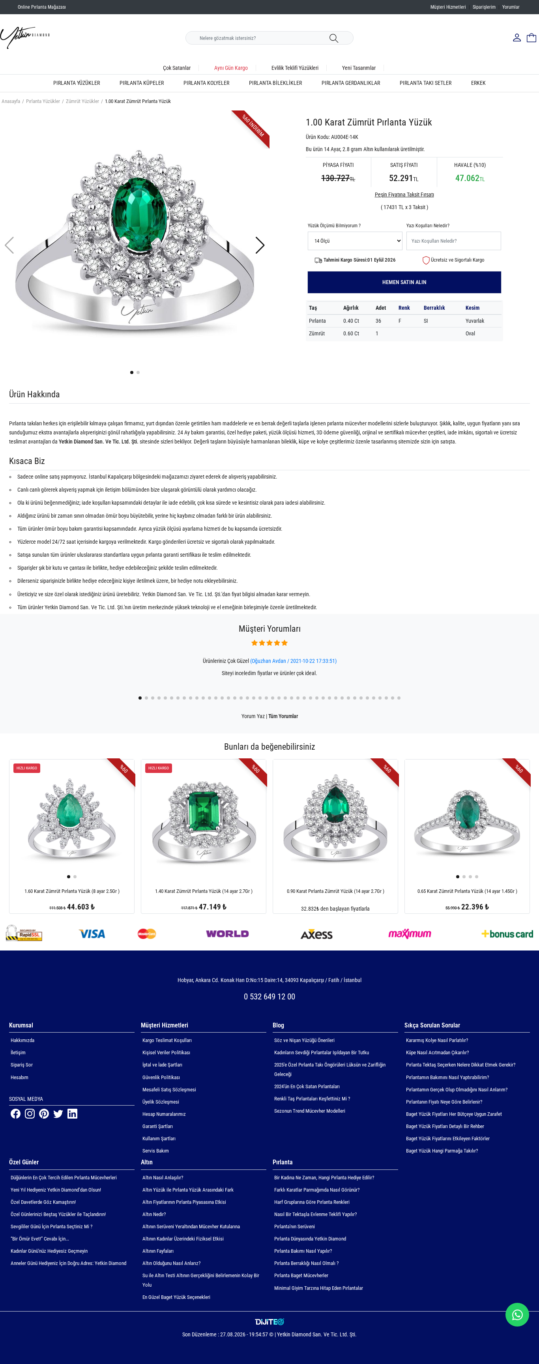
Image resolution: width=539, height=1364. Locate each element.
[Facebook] (16, 1113)
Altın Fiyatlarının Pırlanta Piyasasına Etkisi (184, 1202)
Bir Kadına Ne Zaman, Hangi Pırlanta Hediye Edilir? (324, 1178)
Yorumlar (511, 7)
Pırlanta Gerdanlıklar (351, 83)
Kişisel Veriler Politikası (166, 1052)
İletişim (18, 1052)
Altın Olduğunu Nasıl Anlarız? (171, 1263)
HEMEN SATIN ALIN (404, 282)
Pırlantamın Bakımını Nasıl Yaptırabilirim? (447, 1077)
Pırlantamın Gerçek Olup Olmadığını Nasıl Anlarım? (456, 1090)
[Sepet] (531, 38)
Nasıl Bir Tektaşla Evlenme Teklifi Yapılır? (315, 1214)
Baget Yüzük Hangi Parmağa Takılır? (442, 1151)
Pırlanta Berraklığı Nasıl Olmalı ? (306, 1263)
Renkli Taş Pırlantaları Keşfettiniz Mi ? (312, 1099)
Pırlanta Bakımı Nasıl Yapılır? (303, 1251)
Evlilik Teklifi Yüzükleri (294, 68)
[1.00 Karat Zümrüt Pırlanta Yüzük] (135, 244)
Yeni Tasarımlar (359, 68)
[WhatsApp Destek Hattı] (517, 1315)
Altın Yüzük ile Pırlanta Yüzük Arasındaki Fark (188, 1190)
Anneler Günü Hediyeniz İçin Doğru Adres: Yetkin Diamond (68, 1263)
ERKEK (478, 83)
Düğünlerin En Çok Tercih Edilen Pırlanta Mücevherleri (64, 1178)
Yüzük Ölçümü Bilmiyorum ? (334, 225)
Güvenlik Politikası (161, 1077)
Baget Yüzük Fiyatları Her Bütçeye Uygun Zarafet (454, 1114)
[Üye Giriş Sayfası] (518, 37)
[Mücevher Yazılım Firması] (269, 1322)
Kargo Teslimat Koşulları (167, 1040)
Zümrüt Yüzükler (82, 101)
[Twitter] (59, 1113)
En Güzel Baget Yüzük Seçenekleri (176, 1297)
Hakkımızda (22, 1040)
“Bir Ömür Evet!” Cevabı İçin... (40, 1239)
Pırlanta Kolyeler (206, 83)
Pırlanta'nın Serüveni (294, 1226)
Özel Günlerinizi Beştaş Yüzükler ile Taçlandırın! (58, 1214)
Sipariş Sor (22, 1065)
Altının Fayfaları (158, 1251)
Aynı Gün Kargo (231, 68)
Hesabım (19, 1077)
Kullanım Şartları (159, 1138)
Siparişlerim (484, 7)
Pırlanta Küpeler (142, 83)
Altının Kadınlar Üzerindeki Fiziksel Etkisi (183, 1239)
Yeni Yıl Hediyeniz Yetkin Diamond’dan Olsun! (56, 1190)
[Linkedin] (72, 1113)
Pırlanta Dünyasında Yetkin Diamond (310, 1239)
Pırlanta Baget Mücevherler (301, 1275)
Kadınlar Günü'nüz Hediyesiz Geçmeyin (49, 1251)
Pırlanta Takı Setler (425, 83)
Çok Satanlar (177, 68)
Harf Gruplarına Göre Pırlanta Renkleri (312, 1202)
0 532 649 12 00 (269, 996)
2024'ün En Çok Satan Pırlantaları (307, 1086)
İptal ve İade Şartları (162, 1065)
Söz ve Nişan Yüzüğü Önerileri (304, 1040)
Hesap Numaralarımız (164, 1114)
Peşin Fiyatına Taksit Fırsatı (404, 194)
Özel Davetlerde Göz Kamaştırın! (43, 1202)
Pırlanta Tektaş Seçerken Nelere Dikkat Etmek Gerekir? (460, 1065)
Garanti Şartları (157, 1126)
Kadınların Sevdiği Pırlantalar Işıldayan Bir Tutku (321, 1052)
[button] (131, 372)
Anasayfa (11, 101)
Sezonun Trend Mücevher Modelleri (309, 1111)
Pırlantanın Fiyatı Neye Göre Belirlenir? (444, 1102)
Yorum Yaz (253, 716)
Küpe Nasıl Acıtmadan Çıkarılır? (437, 1052)
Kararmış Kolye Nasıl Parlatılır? (437, 1040)
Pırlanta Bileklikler (275, 83)
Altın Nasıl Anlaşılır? (162, 1178)
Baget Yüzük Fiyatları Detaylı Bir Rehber (445, 1126)
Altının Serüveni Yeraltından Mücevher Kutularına (191, 1226)
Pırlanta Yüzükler (76, 83)
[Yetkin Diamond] (24, 37)
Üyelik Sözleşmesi (160, 1102)
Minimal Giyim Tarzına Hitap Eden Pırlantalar (318, 1288)
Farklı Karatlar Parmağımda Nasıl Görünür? (316, 1190)
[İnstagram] (30, 1113)
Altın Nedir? (154, 1214)
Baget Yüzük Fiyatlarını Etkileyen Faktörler (448, 1138)
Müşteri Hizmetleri (448, 7)
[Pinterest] (44, 1113)
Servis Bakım (155, 1151)
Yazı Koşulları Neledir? (427, 225)
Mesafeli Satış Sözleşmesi (169, 1090)
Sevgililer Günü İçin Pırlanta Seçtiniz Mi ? (51, 1226)
